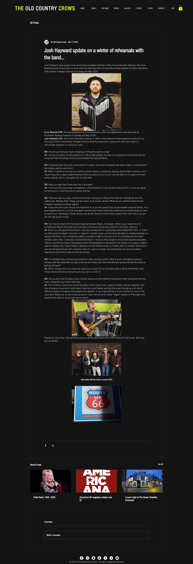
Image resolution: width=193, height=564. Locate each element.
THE (20, 8)
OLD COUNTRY (41, 8)
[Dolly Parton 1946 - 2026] (50, 481)
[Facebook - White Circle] (81, 558)
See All (160, 464)
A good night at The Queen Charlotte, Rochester (141, 499)
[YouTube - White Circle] (117, 558)
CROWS (66, 8)
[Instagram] (87, 558)
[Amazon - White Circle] (105, 558)
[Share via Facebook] (45, 445)
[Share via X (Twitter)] (52, 445)
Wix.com (120, 562)
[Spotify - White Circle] (93, 558)
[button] (180, 7)
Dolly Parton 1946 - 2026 (44, 497)
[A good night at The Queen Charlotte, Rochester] (142, 481)
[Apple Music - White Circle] (99, 558)
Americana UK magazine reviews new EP (96, 499)
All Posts (34, 22)
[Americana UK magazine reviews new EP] (96, 481)
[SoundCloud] (111, 558)
